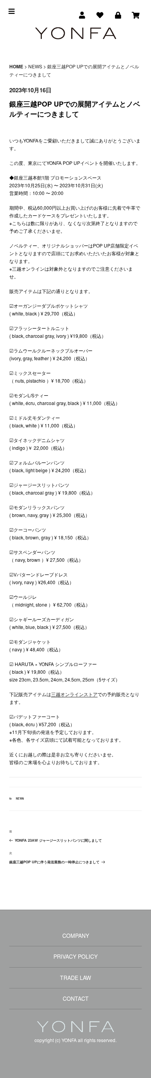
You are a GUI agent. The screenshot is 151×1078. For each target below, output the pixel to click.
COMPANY (75, 935)
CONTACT (76, 998)
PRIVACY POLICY (75, 956)
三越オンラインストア (74, 694)
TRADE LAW (75, 977)
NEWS (20, 798)
